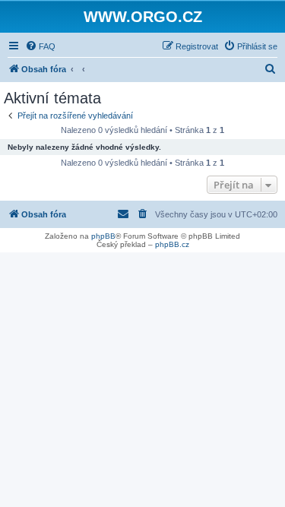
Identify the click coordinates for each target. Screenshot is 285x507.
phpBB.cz (172, 244)
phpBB (103, 236)
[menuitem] (40, 46)
